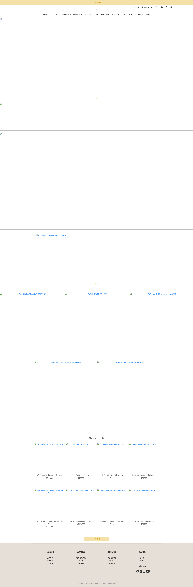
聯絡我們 (50, 560)
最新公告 (143, 558)
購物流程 (112, 560)
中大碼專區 (139, 14)
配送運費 (112, 563)
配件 (125, 14)
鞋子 (130, 14)
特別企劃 (65, 14)
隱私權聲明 (143, 566)
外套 (108, 14)
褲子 (113, 14)
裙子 (119, 14)
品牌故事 (50, 558)
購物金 (81, 560)
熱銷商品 (56, 14)
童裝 (147, 14)
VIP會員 (81, 563)
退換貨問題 (112, 558)
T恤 (96, 14)
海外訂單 (143, 560)
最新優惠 (76, 14)
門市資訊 (50, 563)
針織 (85, 14)
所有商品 (45, 14)
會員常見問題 (81, 558)
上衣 (91, 14)
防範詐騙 (143, 563)
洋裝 (102, 14)
